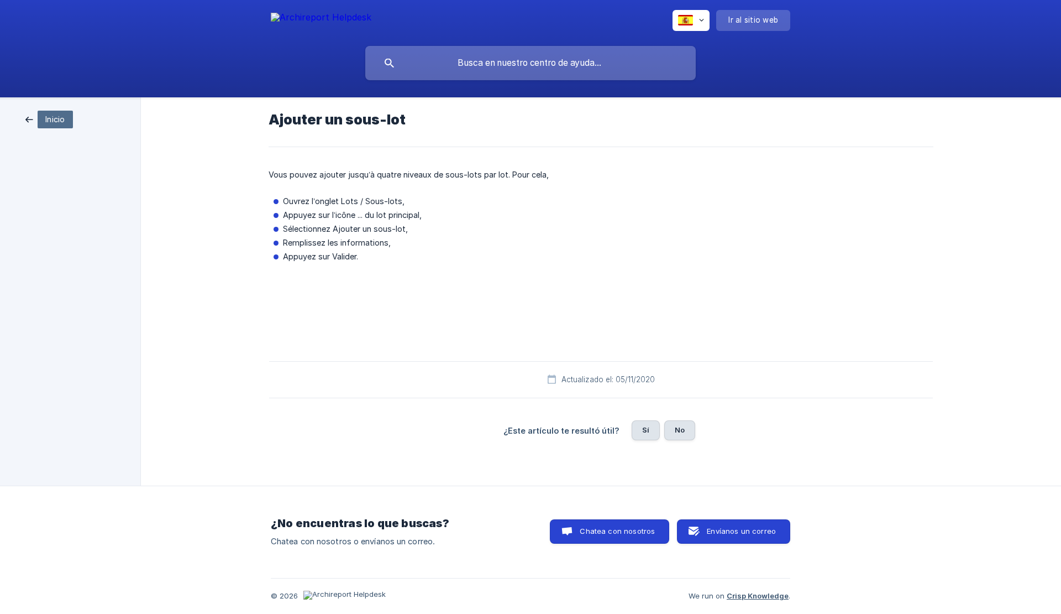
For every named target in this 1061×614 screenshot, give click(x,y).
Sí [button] (645, 429)
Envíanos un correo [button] (741, 531)
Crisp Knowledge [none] (758, 595)
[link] (49, 118)
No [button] (680, 429)
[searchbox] (530, 63)
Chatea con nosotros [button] (617, 531)
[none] (321, 19)
